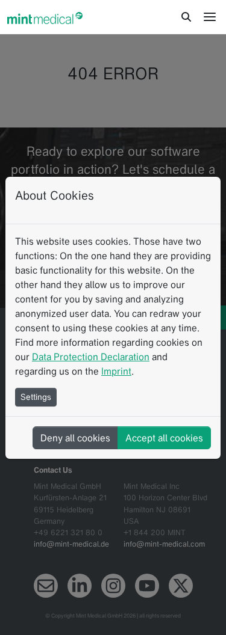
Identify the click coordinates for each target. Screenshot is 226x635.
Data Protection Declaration (90, 356)
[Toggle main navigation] (210, 17)
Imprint (116, 371)
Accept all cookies (164, 437)
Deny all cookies (75, 437)
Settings (35, 397)
